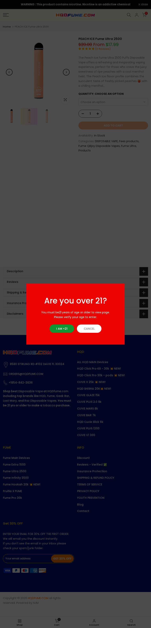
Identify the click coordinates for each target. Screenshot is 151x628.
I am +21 (61, 329)
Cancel (89, 329)
